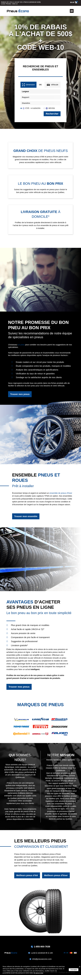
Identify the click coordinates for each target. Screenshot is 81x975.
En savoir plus (38, 973)
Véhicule (54, 85)
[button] (72, 11)
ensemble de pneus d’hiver (60, 493)
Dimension (30, 85)
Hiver (52, 108)
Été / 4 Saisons (32, 108)
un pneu (21, 345)
